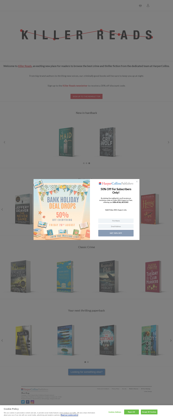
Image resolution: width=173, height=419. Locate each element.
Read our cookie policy (69, 415)
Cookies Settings (115, 412)
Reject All (131, 412)
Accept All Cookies (149, 412)
